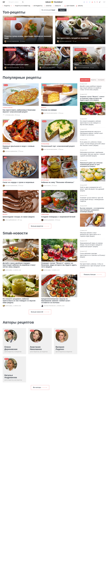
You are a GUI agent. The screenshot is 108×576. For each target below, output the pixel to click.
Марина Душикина (49, 219)
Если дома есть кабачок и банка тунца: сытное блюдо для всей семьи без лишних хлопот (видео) (92, 143)
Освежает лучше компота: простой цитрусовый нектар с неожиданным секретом (92, 199)
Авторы (80, 5)
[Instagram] (97, 2)
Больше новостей (37, 312)
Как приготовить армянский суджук (16, 64)
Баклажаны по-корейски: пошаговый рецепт (87, 63)
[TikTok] (99, 2)
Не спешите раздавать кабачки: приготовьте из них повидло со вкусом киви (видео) (19, 300)
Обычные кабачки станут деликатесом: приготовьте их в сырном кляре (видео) (90, 234)
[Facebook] (84, 2)
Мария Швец (8, 270)
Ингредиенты (37, 5)
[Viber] (86, 2)
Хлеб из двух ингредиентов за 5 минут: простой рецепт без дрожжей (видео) (92, 189)
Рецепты (7, 5)
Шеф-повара (70, 5)
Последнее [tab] (101, 80)
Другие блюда (6, 143)
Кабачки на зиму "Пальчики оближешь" (57, 182)
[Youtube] (92, 2)
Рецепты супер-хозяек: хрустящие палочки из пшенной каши (27, 37)
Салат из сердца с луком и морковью (18, 182)
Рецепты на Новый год (22, 5)
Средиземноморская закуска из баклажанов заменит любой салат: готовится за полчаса (55, 300)
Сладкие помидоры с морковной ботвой (58, 217)
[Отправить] (22, 2)
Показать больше (90, 274)
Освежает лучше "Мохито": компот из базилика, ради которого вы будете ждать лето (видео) (59, 265)
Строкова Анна (9, 115)
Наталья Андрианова (13, 41)
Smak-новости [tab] (85, 80)
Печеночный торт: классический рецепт (58, 146)
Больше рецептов (37, 226)
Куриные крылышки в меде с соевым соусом (18, 147)
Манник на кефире (49, 110)
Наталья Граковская (49, 305)
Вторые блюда (45, 143)
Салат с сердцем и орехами (48, 64)
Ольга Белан (47, 185)
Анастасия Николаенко (48, 67)
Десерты (5, 214)
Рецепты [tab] (93, 80)
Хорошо (62, 10)
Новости (58, 5)
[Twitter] (95, 2)
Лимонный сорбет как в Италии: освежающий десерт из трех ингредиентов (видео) (91, 164)
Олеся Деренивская (11, 219)
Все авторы (37, 387)
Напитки (48, 5)
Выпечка (43, 107)
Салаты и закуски (10, 18)
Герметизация (45, 214)
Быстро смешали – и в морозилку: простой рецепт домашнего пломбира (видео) (92, 209)
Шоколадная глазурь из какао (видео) (19, 217)
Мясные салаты (7, 180)
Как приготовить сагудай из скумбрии (73, 38)
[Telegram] (89, 2)
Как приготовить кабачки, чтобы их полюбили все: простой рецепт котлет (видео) (92, 265)
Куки (53, 10)
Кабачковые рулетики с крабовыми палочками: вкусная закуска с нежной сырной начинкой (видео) (92, 154)
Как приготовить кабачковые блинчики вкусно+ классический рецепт (19, 111)
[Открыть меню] (3, 2)
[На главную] (54, 2)
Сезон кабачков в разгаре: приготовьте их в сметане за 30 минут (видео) (92, 255)
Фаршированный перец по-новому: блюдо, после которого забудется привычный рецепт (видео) (91, 244)
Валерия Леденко (60, 348)
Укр (104, 2)
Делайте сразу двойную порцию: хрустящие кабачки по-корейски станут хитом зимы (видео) (19, 265)
